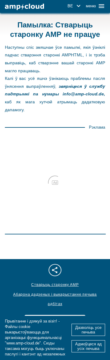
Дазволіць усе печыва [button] (88, 329)
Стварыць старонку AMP (55, 285)
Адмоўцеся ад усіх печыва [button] (88, 346)
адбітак (55, 304)
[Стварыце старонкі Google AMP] (24, 7)
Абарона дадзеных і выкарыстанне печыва (55, 294)
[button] (75, 6)
